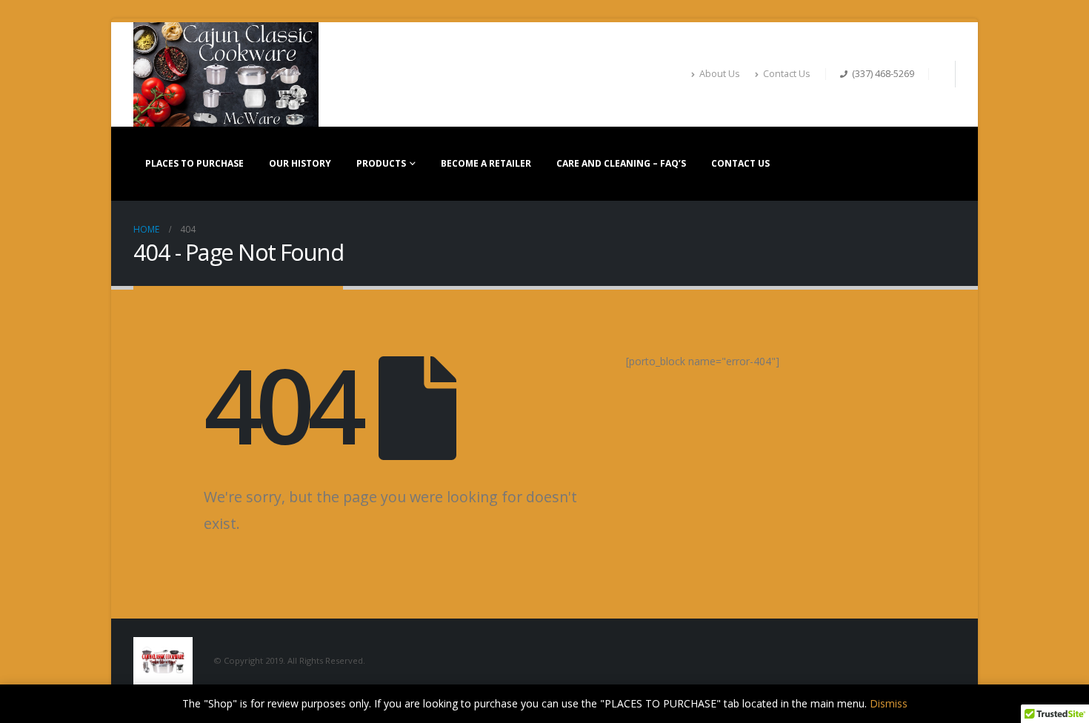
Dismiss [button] (889, 703)
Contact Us (786, 73)
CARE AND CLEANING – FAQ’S (621, 163)
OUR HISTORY (300, 163)
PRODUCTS (381, 163)
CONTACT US (740, 163)
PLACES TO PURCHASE (194, 163)
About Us (719, 73)
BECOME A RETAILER (486, 163)
